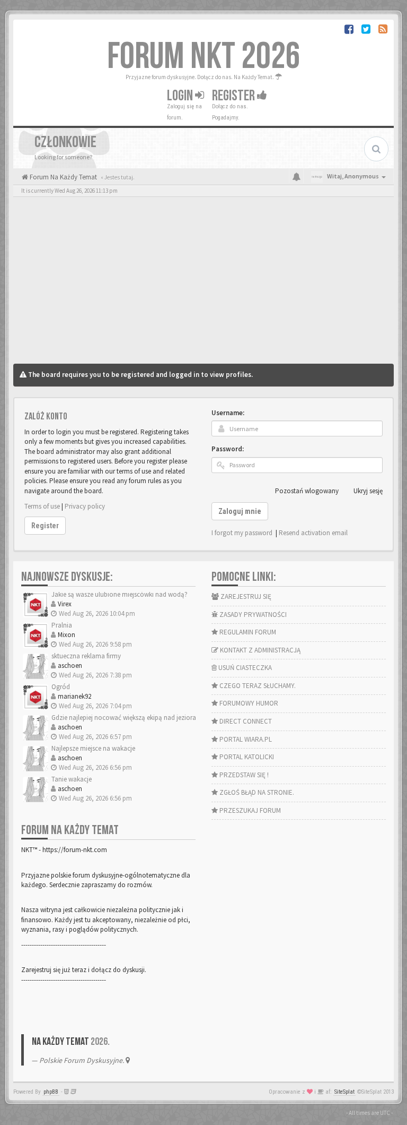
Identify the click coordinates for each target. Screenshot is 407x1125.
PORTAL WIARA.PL (245, 739)
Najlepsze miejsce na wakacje (93, 748)
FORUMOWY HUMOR (248, 703)
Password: (227, 448)
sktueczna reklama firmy (86, 655)
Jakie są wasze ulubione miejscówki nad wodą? (119, 594)
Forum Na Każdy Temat (62, 177)
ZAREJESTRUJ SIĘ (245, 596)
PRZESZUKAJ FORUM (249, 810)
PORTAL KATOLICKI (246, 756)
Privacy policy (85, 506)
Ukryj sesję (368, 490)
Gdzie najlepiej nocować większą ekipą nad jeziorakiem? (132, 717)
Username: (227, 412)
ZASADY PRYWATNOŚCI (252, 614)
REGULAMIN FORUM (247, 632)
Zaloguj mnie (239, 511)
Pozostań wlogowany (307, 490)
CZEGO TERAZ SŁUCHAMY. (257, 685)
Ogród (60, 686)
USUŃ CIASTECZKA (244, 667)
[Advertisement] (203, 284)
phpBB (50, 1091)
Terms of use (42, 506)
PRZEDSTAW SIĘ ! (243, 774)
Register (234, 96)
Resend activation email (313, 532)
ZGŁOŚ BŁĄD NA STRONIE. (256, 792)
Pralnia (61, 625)
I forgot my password (241, 532)
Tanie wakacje (71, 779)
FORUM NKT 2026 (203, 57)
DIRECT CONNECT (245, 721)
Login (181, 96)
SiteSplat (344, 1091)
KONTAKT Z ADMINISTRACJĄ (259, 650)
